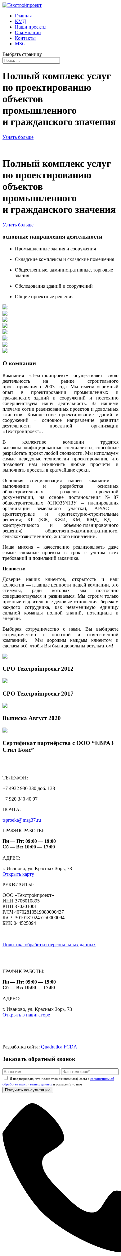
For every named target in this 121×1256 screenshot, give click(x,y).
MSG (20, 43)
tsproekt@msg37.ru (21, 820)
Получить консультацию (28, 1090)
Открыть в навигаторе (26, 1014)
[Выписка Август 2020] (4, 706)
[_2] (4, 338)
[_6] (4, 351)
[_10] (4, 320)
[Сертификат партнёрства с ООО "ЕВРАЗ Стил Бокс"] (4, 730)
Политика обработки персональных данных (49, 944)
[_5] (4, 307)
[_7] (4, 332)
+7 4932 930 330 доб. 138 (28, 955)
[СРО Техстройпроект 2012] (4, 657)
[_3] (4, 345)
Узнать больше (18, 137)
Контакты (25, 38)
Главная (23, 15)
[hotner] (4, 314)
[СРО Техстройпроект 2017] (4, 681)
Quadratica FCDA (59, 1046)
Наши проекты (31, 27)
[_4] (4, 326)
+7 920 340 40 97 (21, 960)
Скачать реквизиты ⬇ (25, 934)
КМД (20, 21)
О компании (28, 32)
